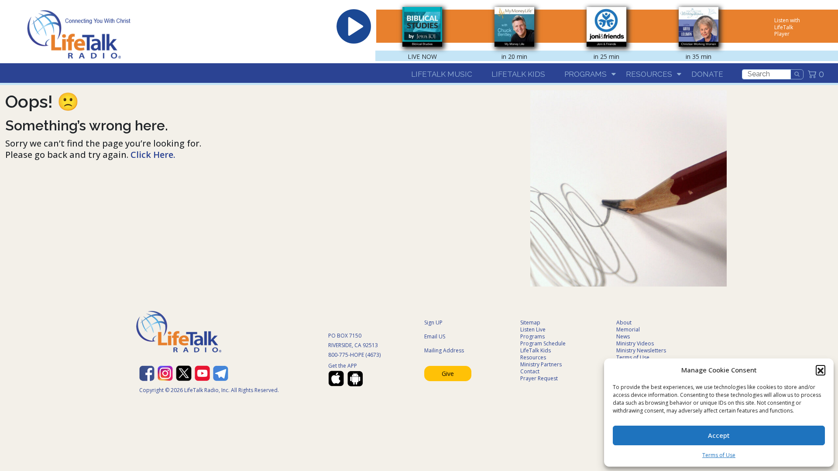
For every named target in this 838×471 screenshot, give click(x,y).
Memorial (628, 329)
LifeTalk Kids (518, 74)
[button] (820, 369)
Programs (585, 74)
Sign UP (433, 322)
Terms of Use (718, 455)
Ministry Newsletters (641, 350)
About (624, 322)
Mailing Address (444, 350)
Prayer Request (539, 378)
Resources (649, 74)
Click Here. (153, 154)
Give (448, 373)
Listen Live (533, 329)
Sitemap (530, 322)
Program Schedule (543, 343)
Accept (719, 435)
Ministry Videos (635, 343)
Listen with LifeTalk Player (787, 27)
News (623, 336)
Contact (529, 371)
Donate (707, 74)
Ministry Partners (541, 364)
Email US (434, 336)
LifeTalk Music (441, 74)
